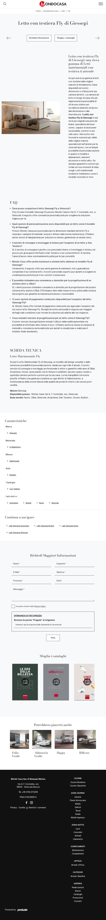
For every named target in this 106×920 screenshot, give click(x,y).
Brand (78, 891)
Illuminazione (78, 850)
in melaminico (15, 447)
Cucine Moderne (77, 782)
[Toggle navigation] (101, 4)
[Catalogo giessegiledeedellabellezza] (25, 681)
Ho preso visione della (31, 606)
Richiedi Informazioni (39, 38)
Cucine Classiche (78, 786)
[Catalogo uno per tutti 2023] (87, 681)
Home (38, 11)
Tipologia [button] (10, 483)
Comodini (78, 832)
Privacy (13, 807)
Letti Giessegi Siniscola (18, 533)
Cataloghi (78, 894)
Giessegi (13, 433)
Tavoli (77, 811)
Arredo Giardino (78, 876)
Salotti (78, 807)
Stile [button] (8, 469)
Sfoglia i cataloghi (66, 38)
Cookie (22, 807)
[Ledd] (97, 38)
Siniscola (55, 503)
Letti (63, 11)
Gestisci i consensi (37, 807)
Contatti (78, 901)
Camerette (78, 839)
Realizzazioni (78, 887)
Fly (69, 11)
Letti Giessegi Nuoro (70, 526)
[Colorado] (9, 38)
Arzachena (14, 503)
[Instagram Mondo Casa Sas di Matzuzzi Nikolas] (30, 802)
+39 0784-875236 (30, 792)
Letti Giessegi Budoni (45, 526)
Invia (53, 638)
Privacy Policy (40, 606)
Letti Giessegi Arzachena (19, 526)
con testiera (15, 489)
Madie (78, 804)
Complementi (78, 854)
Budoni (28, 503)
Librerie (78, 797)
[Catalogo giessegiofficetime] (56, 681)
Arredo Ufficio (77, 865)
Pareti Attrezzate (78, 800)
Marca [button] (9, 427)
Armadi (78, 836)
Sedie (77, 814)
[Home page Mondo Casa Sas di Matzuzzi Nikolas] (53, 4)
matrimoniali (14, 461)
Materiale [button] (10, 441)
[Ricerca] (4, 3)
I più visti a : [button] (12, 496)
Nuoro (41, 503)
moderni (13, 475)
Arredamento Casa (51, 11)
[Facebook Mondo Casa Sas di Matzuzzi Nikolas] (25, 802)
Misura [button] (9, 455)
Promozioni (78, 898)
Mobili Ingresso (78, 817)
